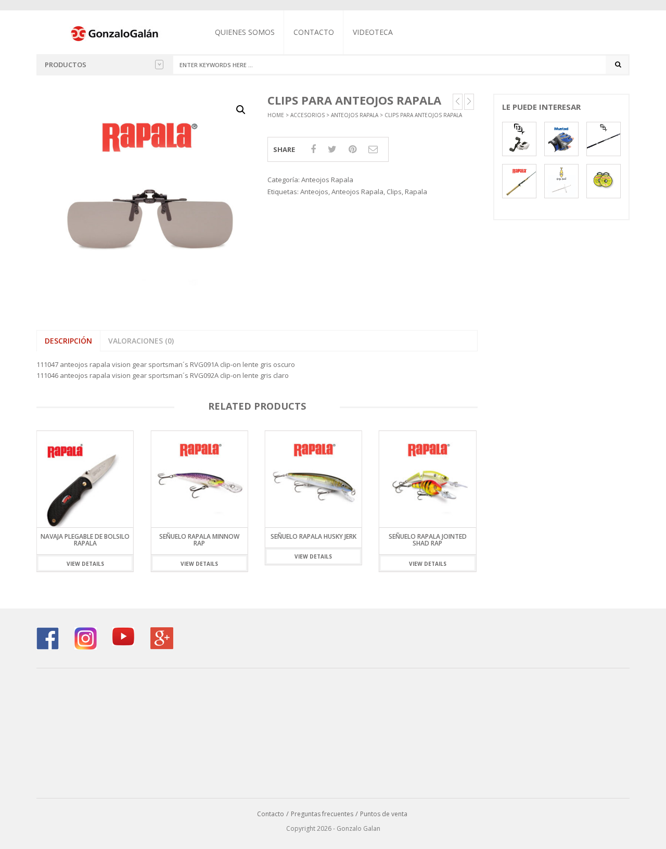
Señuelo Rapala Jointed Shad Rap (428, 540)
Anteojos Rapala (354, 115)
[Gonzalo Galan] (115, 32)
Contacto (313, 32)
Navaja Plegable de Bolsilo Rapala (85, 540)
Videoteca (373, 32)
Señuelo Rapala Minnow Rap (199, 540)
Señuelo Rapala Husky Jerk (313, 536)
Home (275, 115)
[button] (241, 109)
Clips (394, 191)
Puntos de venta (383, 813)
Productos (65, 64)
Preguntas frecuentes (322, 813)
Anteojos (314, 191)
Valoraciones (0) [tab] (141, 341)
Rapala (416, 191)
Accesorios (307, 115)
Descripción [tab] (68, 341)
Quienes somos (245, 32)
